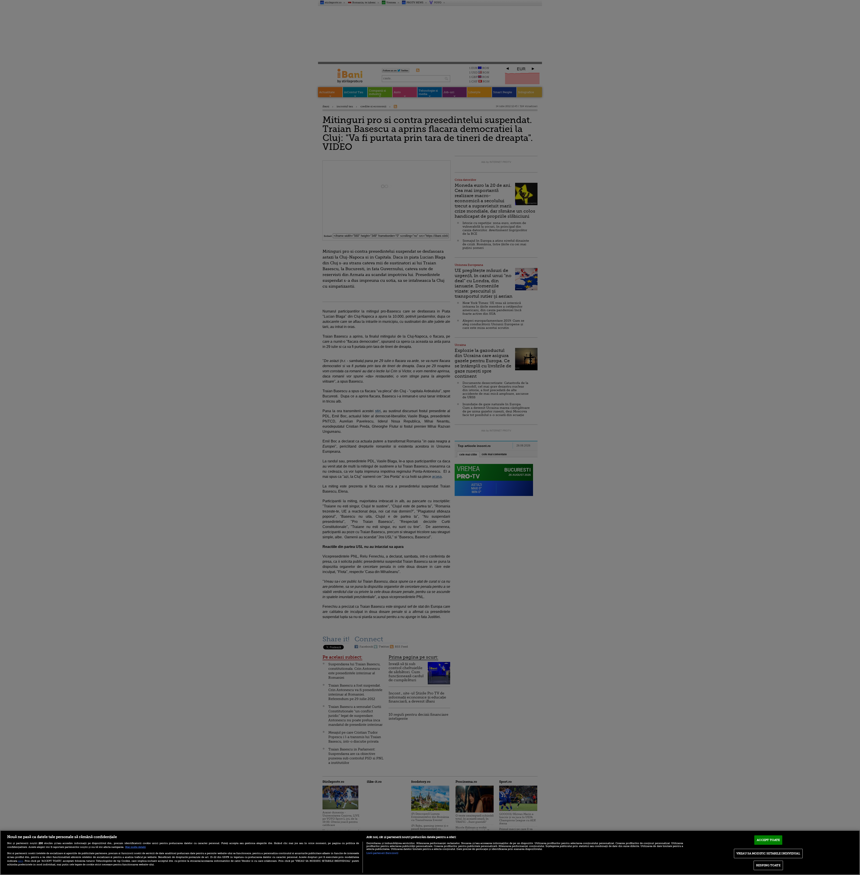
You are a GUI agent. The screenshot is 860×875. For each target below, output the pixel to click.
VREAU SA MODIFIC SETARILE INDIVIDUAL (768, 853)
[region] (430, 852)
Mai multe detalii (135, 847)
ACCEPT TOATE (768, 840)
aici (20, 860)
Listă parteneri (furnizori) (382, 853)
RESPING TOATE (768, 865)
